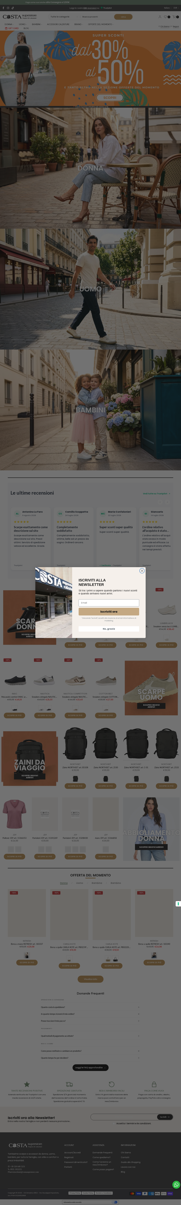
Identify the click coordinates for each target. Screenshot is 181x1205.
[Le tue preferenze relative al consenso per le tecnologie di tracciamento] (178, 903)
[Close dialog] (142, 570)
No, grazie (109, 628)
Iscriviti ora (108, 612)
